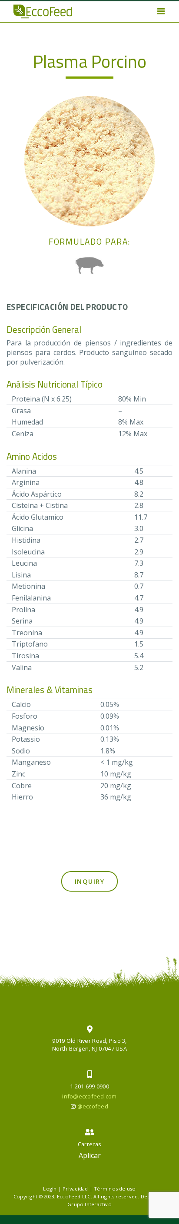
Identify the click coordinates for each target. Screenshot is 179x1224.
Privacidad (75, 1188)
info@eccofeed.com (89, 1096)
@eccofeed (92, 1106)
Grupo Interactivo (89, 1204)
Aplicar (90, 1155)
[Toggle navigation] (161, 11)
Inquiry (89, 881)
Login (49, 1188)
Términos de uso (115, 1188)
